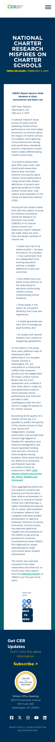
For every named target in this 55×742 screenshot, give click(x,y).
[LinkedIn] (24, 606)
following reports (31, 574)
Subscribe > (25, 663)
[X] (24, 601)
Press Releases (16, 71)
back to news (25, 615)
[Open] (48, 7)
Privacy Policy (17, 727)
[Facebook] (29, 601)
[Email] (29, 606)
